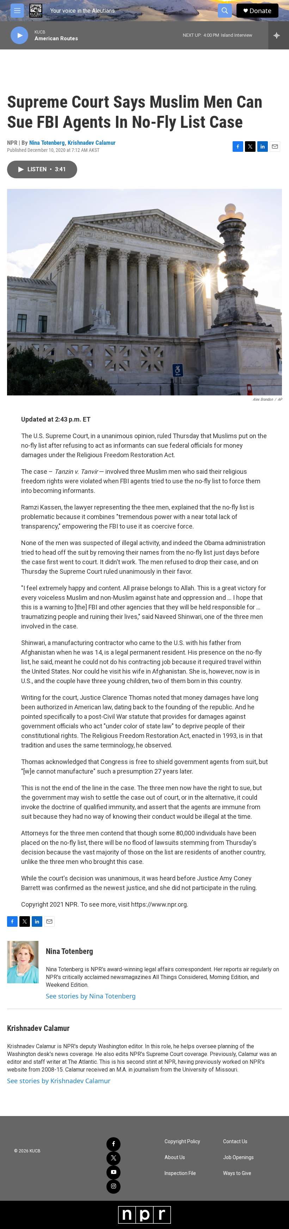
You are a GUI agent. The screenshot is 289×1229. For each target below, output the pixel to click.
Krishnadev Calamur (92, 142)
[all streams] (278, 35)
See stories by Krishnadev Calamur (58, 1080)
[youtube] (113, 1172)
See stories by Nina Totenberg (91, 996)
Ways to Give (237, 1173)
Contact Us (235, 1141)
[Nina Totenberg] (23, 962)
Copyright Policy (182, 1141)
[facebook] (113, 1144)
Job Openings (238, 1157)
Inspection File (180, 1173)
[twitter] (113, 1158)
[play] (19, 35)
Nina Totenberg (47, 142)
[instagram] (113, 1187)
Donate (260, 10)
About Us (175, 1157)
